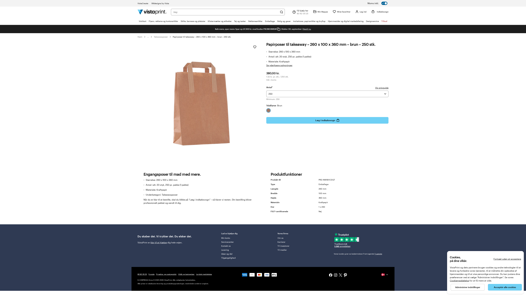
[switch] (381, 3)
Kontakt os (226, 246)
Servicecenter (227, 242)
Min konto (225, 238)
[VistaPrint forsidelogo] (152, 12)
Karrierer (281, 242)
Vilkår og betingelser (186, 274)
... (148, 37)
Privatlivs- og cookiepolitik (166, 274)
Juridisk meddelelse (204, 274)
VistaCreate (143, 3)
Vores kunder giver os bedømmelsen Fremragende (358, 254)
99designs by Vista (160, 3)
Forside (151, 274)
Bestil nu (307, 29)
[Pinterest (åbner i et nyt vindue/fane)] (345, 275)
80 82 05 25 (142, 274)
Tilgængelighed (228, 258)
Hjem (140, 37)
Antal (269, 87)
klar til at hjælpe (159, 242)
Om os (280, 238)
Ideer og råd (226, 254)
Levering (225, 250)
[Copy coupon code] (278, 29)
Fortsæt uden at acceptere (507, 259)
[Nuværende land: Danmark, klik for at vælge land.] (384, 274)
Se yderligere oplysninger (279, 65)
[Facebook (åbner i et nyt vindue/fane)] (330, 275)
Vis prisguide (381, 87)
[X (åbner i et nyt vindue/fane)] (340, 275)
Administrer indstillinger (467, 287)
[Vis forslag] (385, 94)
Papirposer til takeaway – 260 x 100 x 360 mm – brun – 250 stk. (202, 37)
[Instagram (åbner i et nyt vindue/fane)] (335, 275)
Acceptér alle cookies (505, 287)
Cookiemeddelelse (459, 280)
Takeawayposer (161, 37)
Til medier (282, 250)
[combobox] (225, 12)
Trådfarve (274, 105)
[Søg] (281, 12)
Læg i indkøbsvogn (325, 120)
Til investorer (283, 246)
